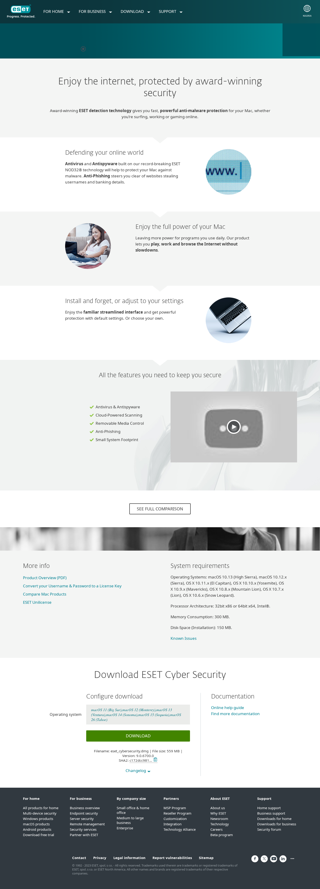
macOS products (36, 824)
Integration (173, 824)
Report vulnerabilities (172, 857)
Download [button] (138, 736)
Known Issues (184, 638)
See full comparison (160, 509)
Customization (175, 818)
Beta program (221, 834)
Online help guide (227, 707)
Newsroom (219, 818)
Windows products (38, 818)
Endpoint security (84, 813)
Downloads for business (276, 824)
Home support (269, 807)
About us (217, 807)
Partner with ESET (84, 834)
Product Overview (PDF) (45, 577)
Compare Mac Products (44, 594)
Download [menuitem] (133, 11)
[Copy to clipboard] (154, 760)
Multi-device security (39, 813)
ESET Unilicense (37, 602)
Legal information (129, 857)
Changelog (136, 770)
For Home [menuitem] (54, 11)
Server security (82, 818)
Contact (79, 857)
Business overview (85, 807)
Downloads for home (274, 818)
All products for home (40, 807)
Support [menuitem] (168, 11)
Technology (219, 824)
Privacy (99, 857)
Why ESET (218, 813)
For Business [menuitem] (93, 11)
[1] (83, 48)
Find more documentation (235, 713)
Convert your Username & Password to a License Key (72, 586)
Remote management (87, 824)
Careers (216, 829)
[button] (234, 426)
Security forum (269, 829)
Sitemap (206, 857)
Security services (83, 829)
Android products (37, 829)
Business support (271, 813)
